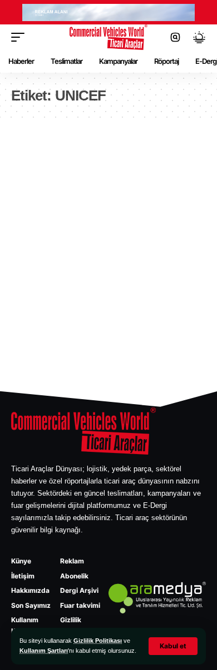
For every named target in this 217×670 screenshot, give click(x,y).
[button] (173, 646)
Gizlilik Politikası (97, 640)
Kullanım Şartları (43, 650)
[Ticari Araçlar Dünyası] (108, 37)
